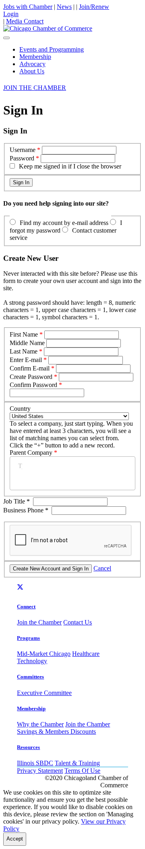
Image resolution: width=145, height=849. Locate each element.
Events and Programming (51, 49)
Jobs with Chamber (27, 6)
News (64, 6)
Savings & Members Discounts (56, 731)
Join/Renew (94, 6)
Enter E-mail (26, 359)
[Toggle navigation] (6, 38)
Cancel (102, 568)
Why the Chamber (40, 724)
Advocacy (32, 63)
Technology (32, 661)
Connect (26, 606)
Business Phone (25, 510)
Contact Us (77, 622)
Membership (35, 56)
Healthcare (85, 653)
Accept (14, 839)
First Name (24, 334)
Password (22, 158)
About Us (31, 71)
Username (22, 149)
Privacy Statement (40, 770)
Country (20, 408)
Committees (30, 677)
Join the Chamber (39, 622)
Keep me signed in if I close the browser (70, 166)
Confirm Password (33, 384)
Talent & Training (77, 763)
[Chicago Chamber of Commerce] (47, 28)
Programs (28, 638)
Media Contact (25, 21)
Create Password (31, 376)
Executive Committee (44, 692)
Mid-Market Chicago (43, 653)
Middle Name (27, 342)
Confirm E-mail (30, 368)
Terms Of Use (82, 770)
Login (11, 13)
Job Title (16, 501)
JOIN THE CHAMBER (34, 87)
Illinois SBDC (35, 763)
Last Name (23, 351)
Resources (28, 747)
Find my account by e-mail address (64, 222)
